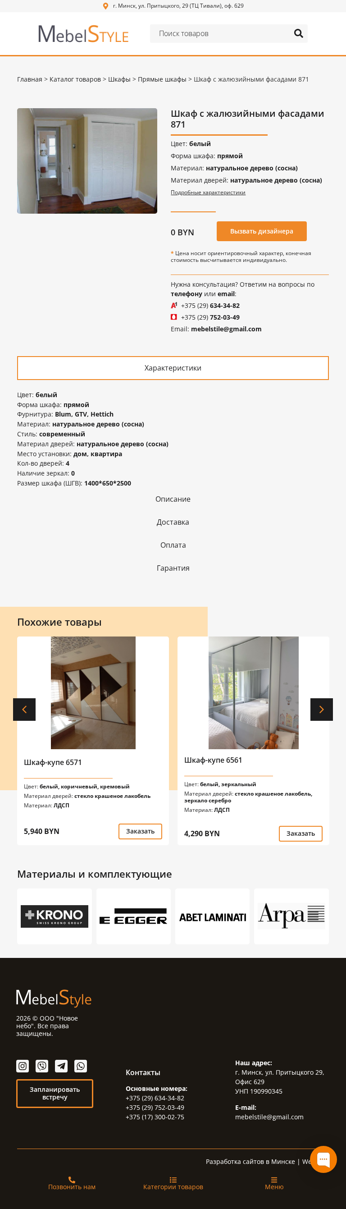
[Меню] (274, 1180)
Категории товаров (173, 1186)
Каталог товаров (75, 79)
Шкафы (119, 79)
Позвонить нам (72, 1186)
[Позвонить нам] (71, 1180)
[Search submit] (299, 33)
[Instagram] (22, 1066)
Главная (29, 79)
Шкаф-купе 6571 (53, 762)
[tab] (172, 367)
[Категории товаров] (173, 1180)
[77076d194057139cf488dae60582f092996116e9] (87, 160)
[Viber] (42, 1066)
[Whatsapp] (80, 1066)
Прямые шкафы (162, 79)
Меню (274, 1186)
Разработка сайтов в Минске (250, 1161)
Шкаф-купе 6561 (213, 760)
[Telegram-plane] (61, 1066)
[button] (24, 709)
